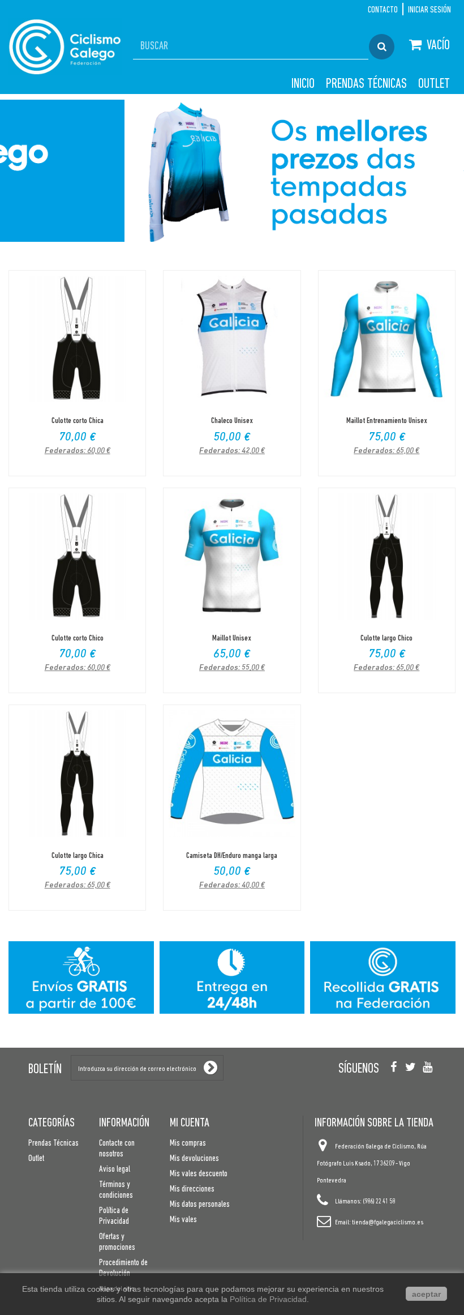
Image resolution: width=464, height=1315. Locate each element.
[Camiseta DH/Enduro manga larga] (232, 773)
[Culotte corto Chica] (77, 339)
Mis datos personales (200, 1204)
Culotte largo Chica (77, 856)
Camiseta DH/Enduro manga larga (231, 856)
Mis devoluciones (194, 1158)
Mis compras (188, 1143)
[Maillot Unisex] (232, 556)
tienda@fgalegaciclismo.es (387, 1222)
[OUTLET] (232, 171)
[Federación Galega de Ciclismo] (65, 46)
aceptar (426, 1294)
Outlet (434, 84)
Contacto (383, 10)
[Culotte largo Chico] (387, 556)
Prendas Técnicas (366, 84)
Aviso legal (114, 1169)
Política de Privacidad (268, 1299)
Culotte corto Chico (77, 638)
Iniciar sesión (429, 10)
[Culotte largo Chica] (77, 773)
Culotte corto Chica (77, 421)
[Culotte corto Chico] (77, 556)
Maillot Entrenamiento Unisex (386, 421)
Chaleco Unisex (232, 421)
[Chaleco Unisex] (232, 339)
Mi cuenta (189, 1123)
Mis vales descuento (198, 1174)
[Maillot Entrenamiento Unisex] (387, 339)
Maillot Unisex (231, 638)
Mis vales (183, 1219)
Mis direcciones (192, 1189)
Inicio (303, 84)
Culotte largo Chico (386, 638)
